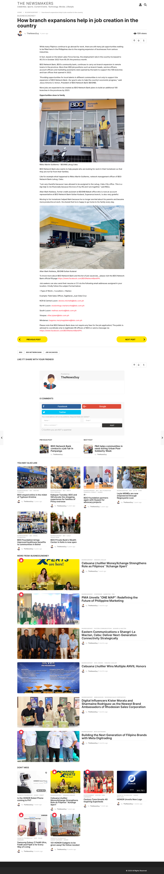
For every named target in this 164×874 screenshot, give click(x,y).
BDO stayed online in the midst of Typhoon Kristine (32, 496)
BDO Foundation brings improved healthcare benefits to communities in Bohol (31, 542)
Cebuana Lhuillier (110, 663)
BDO (20, 352)
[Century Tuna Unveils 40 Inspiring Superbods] (99, 782)
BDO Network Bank (34, 352)
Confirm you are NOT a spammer (57, 430)
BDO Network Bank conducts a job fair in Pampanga (62, 448)
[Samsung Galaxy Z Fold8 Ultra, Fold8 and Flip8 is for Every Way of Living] (32, 825)
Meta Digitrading (100, 731)
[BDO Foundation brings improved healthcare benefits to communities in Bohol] (32, 522)
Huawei (100, 492)
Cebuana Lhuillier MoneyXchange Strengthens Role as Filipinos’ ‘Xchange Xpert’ (114, 564)
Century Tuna (100, 795)
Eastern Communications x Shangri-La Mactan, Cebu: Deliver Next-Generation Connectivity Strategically (109, 635)
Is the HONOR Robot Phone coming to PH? (30, 799)
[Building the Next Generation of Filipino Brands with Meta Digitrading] (48, 746)
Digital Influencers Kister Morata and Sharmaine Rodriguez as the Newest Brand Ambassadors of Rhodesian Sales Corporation (114, 704)
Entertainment (89, 795)
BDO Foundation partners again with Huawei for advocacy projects (96, 500)
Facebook (62, 406)
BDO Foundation (105, 490)
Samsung (20, 840)
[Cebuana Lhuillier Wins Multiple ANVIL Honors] (48, 677)
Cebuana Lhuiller (100, 559)
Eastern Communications (103, 628)
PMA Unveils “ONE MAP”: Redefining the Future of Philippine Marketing (110, 599)
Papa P (69, 490)
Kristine (36, 490)
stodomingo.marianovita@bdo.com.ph (67, 305)
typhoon (20, 492)
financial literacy (90, 492)
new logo (120, 797)
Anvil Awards (98, 663)
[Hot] (21, 560)
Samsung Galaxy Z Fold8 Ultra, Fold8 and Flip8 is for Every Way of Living (32, 844)
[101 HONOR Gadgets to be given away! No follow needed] (65, 825)
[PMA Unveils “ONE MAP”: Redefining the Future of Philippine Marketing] (48, 608)
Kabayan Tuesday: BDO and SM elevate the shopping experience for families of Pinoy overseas (64, 498)
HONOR (36, 795)
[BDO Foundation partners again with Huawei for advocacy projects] (99, 477)
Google (102, 406)
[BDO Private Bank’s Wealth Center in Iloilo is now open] (65, 522)
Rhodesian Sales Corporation (115, 697)
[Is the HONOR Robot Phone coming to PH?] (32, 782)
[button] (140, 4)
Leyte (135, 490)
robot (41, 795)
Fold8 (40, 838)
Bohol (35, 535)
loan (140, 490)
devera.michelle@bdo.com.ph (71, 301)
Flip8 (35, 838)
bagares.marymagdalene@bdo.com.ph (65, 320)
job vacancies (52, 352)
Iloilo (69, 535)
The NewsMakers (35, 3)
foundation (21, 537)
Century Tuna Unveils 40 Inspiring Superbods (96, 800)
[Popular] (21, 594)
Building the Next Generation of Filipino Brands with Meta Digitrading (114, 736)
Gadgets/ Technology (25, 795)
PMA (113, 594)
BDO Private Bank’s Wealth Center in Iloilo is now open (64, 541)
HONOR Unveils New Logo (129, 799)
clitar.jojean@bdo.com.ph (58, 315)
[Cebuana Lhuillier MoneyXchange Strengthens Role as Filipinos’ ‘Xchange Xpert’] (48, 574)
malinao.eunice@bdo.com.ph (64, 310)
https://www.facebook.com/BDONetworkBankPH (79, 278)
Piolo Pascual (55, 492)
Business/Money (26, 16)
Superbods (87, 797)
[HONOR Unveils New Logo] (132, 782)
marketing (107, 594)
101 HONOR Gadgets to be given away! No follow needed (65, 844)
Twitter (62, 412)
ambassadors (99, 697)
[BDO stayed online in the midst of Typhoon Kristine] (32, 477)
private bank (55, 537)
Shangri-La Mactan (119, 628)
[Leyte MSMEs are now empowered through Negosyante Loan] (132, 477)
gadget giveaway (56, 840)
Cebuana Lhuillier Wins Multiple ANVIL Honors (114, 666)
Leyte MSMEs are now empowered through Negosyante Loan (127, 495)
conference (98, 594)
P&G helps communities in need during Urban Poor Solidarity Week (109, 448)
